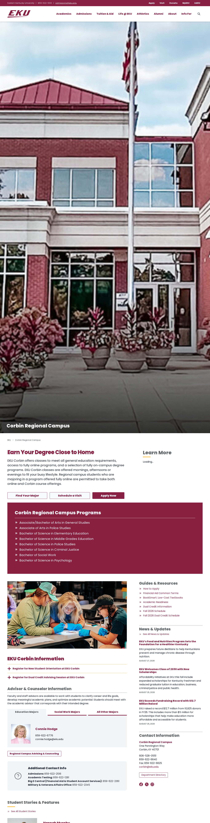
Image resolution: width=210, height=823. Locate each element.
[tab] (26, 712)
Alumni (158, 14)
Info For (186, 14)
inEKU (197, 3)
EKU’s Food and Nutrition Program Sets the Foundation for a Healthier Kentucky (167, 643)
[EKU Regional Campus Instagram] (152, 784)
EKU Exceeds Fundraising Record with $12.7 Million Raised (167, 702)
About (172, 14)
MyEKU (185, 3)
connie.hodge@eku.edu (49, 739)
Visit (162, 3)
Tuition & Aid (105, 14)
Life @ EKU (125, 14)
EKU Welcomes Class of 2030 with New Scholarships (164, 671)
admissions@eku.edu (66, 3)
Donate (173, 3)
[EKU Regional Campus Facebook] (141, 784)
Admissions (84, 14)
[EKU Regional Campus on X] (147, 784)
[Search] (199, 14)
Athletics (143, 14)
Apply (152, 3)
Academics (63, 14)
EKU (9, 440)
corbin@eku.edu (149, 767)
